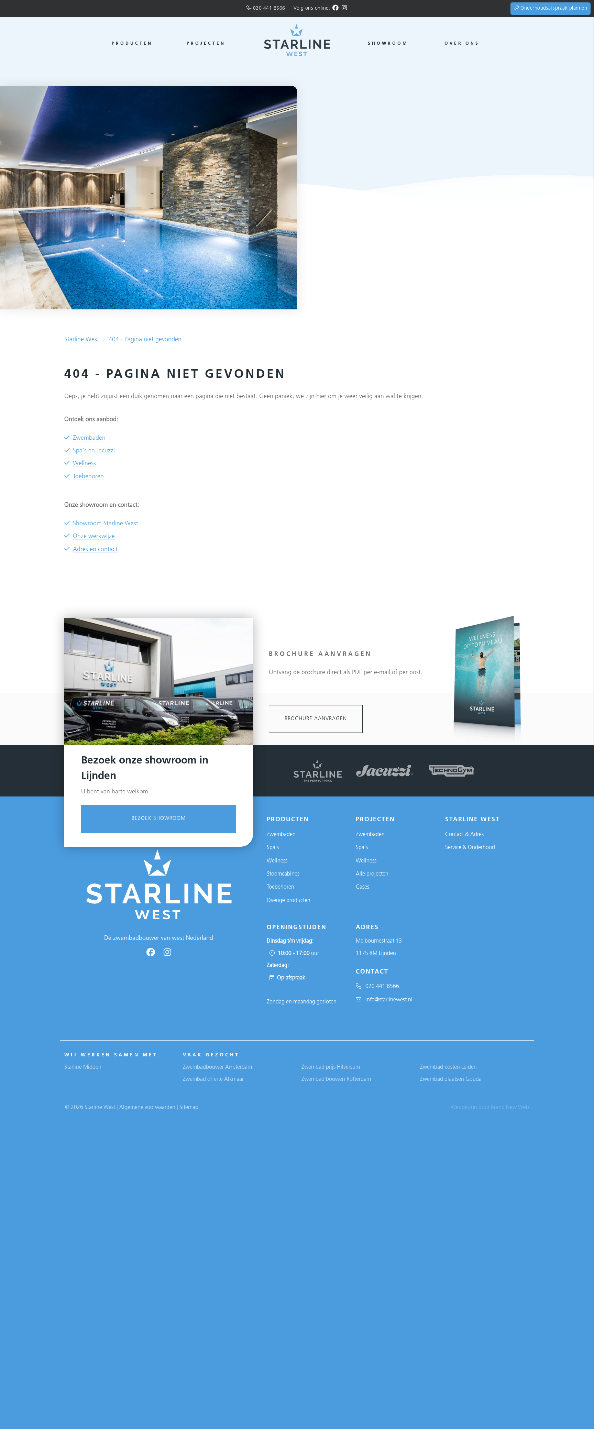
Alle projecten (372, 874)
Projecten (206, 44)
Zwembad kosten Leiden (448, 1067)
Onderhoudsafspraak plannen (553, 8)
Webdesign (464, 1107)
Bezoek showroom (159, 818)
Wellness (84, 463)
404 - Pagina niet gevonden (145, 340)
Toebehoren (88, 477)
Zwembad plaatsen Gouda (451, 1079)
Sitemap (188, 1107)
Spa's (273, 847)
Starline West (81, 340)
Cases (362, 887)
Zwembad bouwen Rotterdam (336, 1079)
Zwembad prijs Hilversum (330, 1067)
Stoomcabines (283, 874)
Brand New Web (510, 1107)
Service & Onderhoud (470, 847)
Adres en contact (95, 549)
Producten (132, 44)
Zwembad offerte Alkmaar (213, 1079)
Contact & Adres (464, 834)
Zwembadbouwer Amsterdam (217, 1067)
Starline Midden (82, 1067)
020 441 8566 (269, 8)
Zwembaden (89, 438)
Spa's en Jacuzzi (94, 451)
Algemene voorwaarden (147, 1107)
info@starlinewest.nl (386, 1000)
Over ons (462, 44)
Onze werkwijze (94, 536)
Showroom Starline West (105, 524)
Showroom (388, 44)
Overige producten (288, 900)
